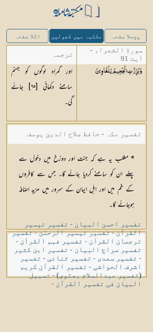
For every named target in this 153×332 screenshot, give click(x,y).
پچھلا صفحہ (125, 36)
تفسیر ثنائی (69, 258)
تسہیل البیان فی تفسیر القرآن (85, 279)
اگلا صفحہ (27, 36)
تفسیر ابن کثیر (41, 250)
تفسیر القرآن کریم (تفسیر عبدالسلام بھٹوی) (81, 271)
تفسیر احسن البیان (108, 224)
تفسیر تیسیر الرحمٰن (74, 233)
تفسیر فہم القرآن (51, 241)
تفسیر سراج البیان (108, 250)
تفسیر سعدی (117, 258)
